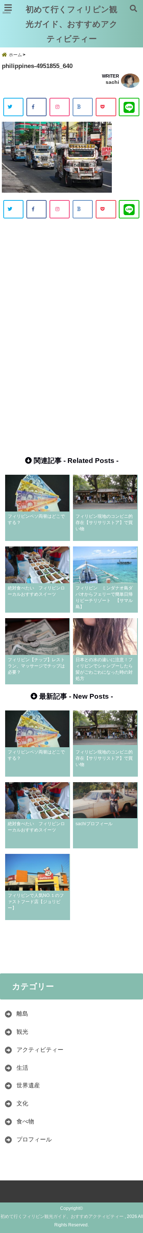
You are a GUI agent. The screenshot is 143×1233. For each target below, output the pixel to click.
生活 (22, 1068)
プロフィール (34, 1139)
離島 (22, 1014)
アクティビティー (39, 1050)
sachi (112, 82)
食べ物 (25, 1121)
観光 (22, 1032)
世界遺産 (28, 1085)
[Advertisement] (71, 329)
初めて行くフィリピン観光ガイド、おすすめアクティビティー (72, 24)
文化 (25, 1103)
